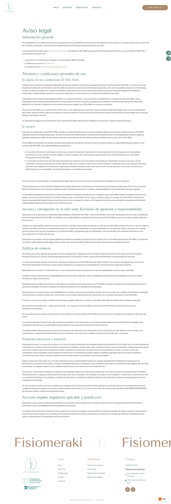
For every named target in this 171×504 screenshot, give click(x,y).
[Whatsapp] (133, 489)
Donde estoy (63, 473)
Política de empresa (95, 465)
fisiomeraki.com (99, 500)
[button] (165, 495)
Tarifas (60, 477)
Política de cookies (95, 477)
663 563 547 (49, 63)
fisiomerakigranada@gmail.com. (54, 67)
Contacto (96, 8)
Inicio (56, 8)
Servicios (61, 469)
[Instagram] (127, 489)
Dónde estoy (82, 8)
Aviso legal (91, 469)
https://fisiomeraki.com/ (57, 51)
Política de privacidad (96, 473)
